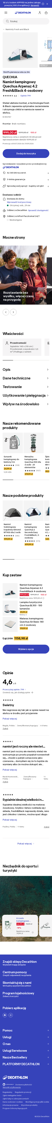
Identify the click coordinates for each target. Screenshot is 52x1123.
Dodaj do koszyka (26, 153)
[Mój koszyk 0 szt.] (46, 12)
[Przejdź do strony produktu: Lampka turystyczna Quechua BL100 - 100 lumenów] (10, 608)
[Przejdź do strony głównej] (23, 12)
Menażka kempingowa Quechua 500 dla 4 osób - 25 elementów (33, 462)
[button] (43, 598)
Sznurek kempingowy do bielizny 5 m (11, 459)
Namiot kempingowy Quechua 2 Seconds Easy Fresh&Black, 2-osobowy (32, 531)
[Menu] (6, 12)
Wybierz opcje (26, 649)
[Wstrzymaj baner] (43, 4)
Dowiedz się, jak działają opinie (16, 692)
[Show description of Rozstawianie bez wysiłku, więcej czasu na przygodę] (41, 299)
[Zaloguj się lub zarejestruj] (40, 12)
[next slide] (13, 312)
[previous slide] (6, 312)
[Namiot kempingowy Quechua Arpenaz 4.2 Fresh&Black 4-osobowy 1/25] (20, 50)
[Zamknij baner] (47, 4)
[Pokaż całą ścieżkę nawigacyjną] (4, 29)
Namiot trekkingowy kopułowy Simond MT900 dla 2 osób (12, 528)
